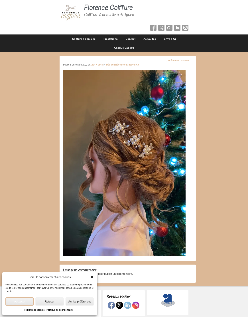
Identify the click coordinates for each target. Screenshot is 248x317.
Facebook (153, 28)
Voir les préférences (79, 301)
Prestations (110, 38)
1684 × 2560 (96, 65)
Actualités (149, 38)
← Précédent (172, 60)
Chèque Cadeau (124, 47)
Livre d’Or (170, 38)
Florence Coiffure (108, 8)
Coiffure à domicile (83, 38)
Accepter (19, 301)
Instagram (185, 28)
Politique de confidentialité (60, 310)
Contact (130, 38)
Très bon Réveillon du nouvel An (122, 65)
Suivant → (186, 60)
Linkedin (177, 28)
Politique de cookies (34, 310)
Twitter (161, 28)
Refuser (49, 301)
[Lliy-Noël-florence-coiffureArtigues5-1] (124, 254)
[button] (92, 277)
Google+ (169, 28)
